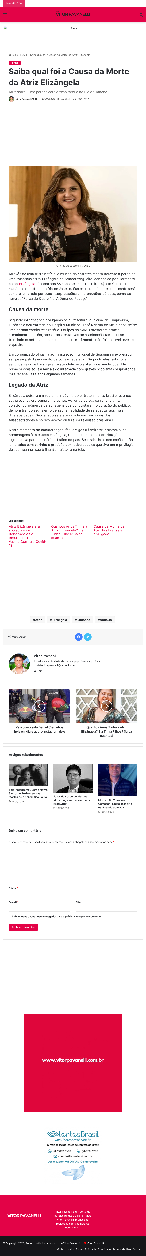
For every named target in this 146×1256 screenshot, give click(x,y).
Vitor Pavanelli (24, 99)
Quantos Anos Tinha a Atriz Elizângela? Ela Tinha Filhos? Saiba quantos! (69, 532)
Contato (137, 1249)
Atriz (38, 620)
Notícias (106, 620)
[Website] (36, 671)
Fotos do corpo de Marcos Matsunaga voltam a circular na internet (71, 800)
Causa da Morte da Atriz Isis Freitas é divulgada (109, 530)
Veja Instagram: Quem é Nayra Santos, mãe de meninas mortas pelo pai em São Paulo (28, 793)
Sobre (79, 1249)
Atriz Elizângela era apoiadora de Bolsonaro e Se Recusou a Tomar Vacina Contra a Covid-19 (28, 535)
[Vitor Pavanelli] (73, 14)
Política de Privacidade (97, 1249)
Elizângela (27, 284)
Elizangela (59, 620)
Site (78, 902)
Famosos (83, 620)
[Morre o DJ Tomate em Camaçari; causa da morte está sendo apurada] (117, 780)
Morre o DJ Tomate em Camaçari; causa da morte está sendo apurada (115, 804)
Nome (13, 887)
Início (14, 54)
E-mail (14, 902)
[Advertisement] (77, 132)
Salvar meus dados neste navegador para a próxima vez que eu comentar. (57, 916)
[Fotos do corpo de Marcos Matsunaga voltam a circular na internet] (72, 778)
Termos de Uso (122, 1249)
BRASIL (24, 54)
